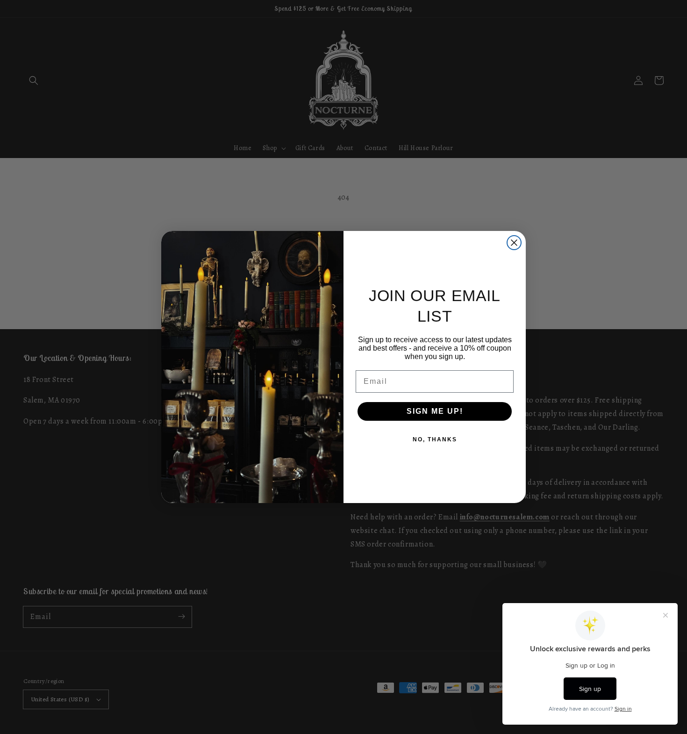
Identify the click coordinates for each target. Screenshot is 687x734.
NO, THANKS (435, 439)
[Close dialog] (514, 243)
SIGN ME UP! (435, 411)
